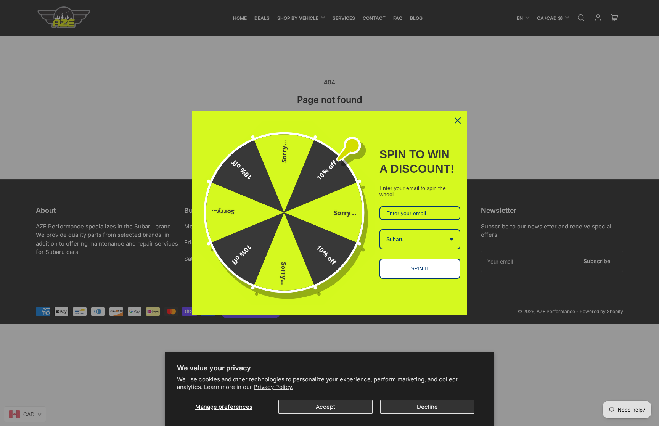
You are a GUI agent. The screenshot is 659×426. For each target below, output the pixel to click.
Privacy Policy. (273, 387)
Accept (325, 406)
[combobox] (419, 239)
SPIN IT (420, 268)
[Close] (457, 120)
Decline (427, 406)
